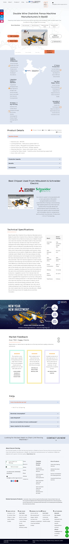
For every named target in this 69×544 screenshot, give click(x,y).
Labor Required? (15, 417)
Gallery (24, 467)
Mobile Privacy (50, 540)
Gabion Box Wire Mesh (44, 26)
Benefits (11, 163)
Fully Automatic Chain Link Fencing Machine (40, 476)
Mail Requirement (55, 36)
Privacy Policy (43, 540)
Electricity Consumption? (18, 413)
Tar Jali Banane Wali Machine (38, 502)
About (9, 2)
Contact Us (25, 479)
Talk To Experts (14, 36)
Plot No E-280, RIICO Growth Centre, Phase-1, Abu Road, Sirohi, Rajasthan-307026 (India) (23, 519)
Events (24, 470)
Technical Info (57, 41)
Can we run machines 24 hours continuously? (24, 422)
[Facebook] (2, 11)
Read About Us (30, 454)
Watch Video (13, 41)
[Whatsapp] (66, 535)
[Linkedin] (2, 16)
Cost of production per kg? (18, 402)
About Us (25, 464)
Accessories (12, 167)
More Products (55, 461)
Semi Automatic (35, 25)
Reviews (28, 2)
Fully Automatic (25, 25)
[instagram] (2, 21)
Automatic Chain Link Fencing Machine (33, 499)
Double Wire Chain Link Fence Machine (40, 470)
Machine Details (13, 136)
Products (16, 2)
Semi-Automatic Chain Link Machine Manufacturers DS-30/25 (40, 490)
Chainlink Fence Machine (52, 500)
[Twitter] (2, 19)
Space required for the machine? (20, 426)
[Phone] (66, 531)
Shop (22, 2)
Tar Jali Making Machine (52, 502)
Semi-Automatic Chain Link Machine (40, 482)
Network (57, 540)
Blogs (24, 473)
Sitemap (25, 476)
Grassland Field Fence (54, 26)
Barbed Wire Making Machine (38, 500)
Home (4, 2)
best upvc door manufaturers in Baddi (34, 378)
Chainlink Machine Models (38, 463)
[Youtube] (2, 13)
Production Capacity (15, 159)
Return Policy (36, 540)
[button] (46, 4)
